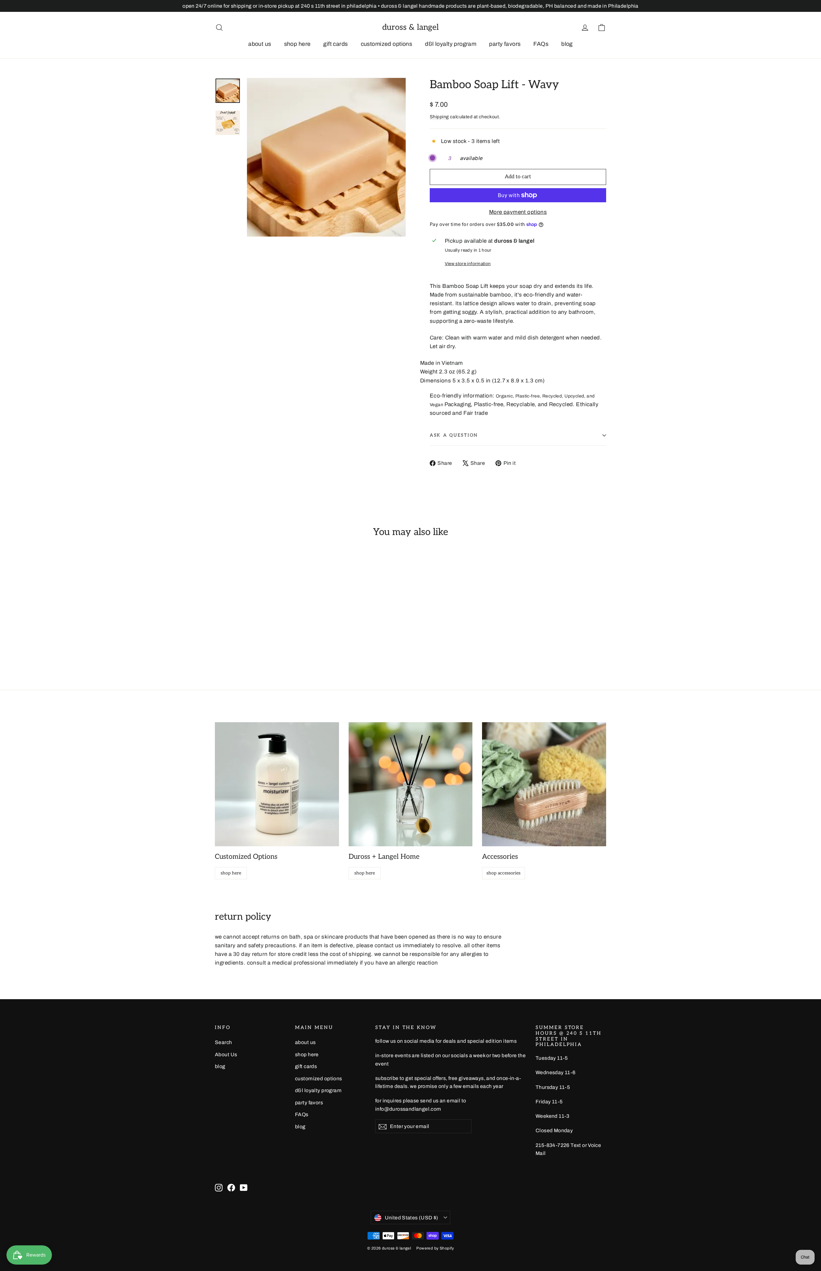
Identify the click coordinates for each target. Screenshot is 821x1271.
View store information (468, 263)
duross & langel (410, 27)
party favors (505, 44)
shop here (297, 44)
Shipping (439, 116)
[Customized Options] (277, 784)
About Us (226, 1054)
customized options (386, 44)
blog (567, 44)
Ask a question (454, 435)
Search (223, 1042)
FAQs (540, 44)
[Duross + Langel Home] (411, 784)
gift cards (335, 44)
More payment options (518, 212)
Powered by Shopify (435, 1248)
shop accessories (504, 873)
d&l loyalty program (450, 44)
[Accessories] (544, 784)
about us (259, 44)
